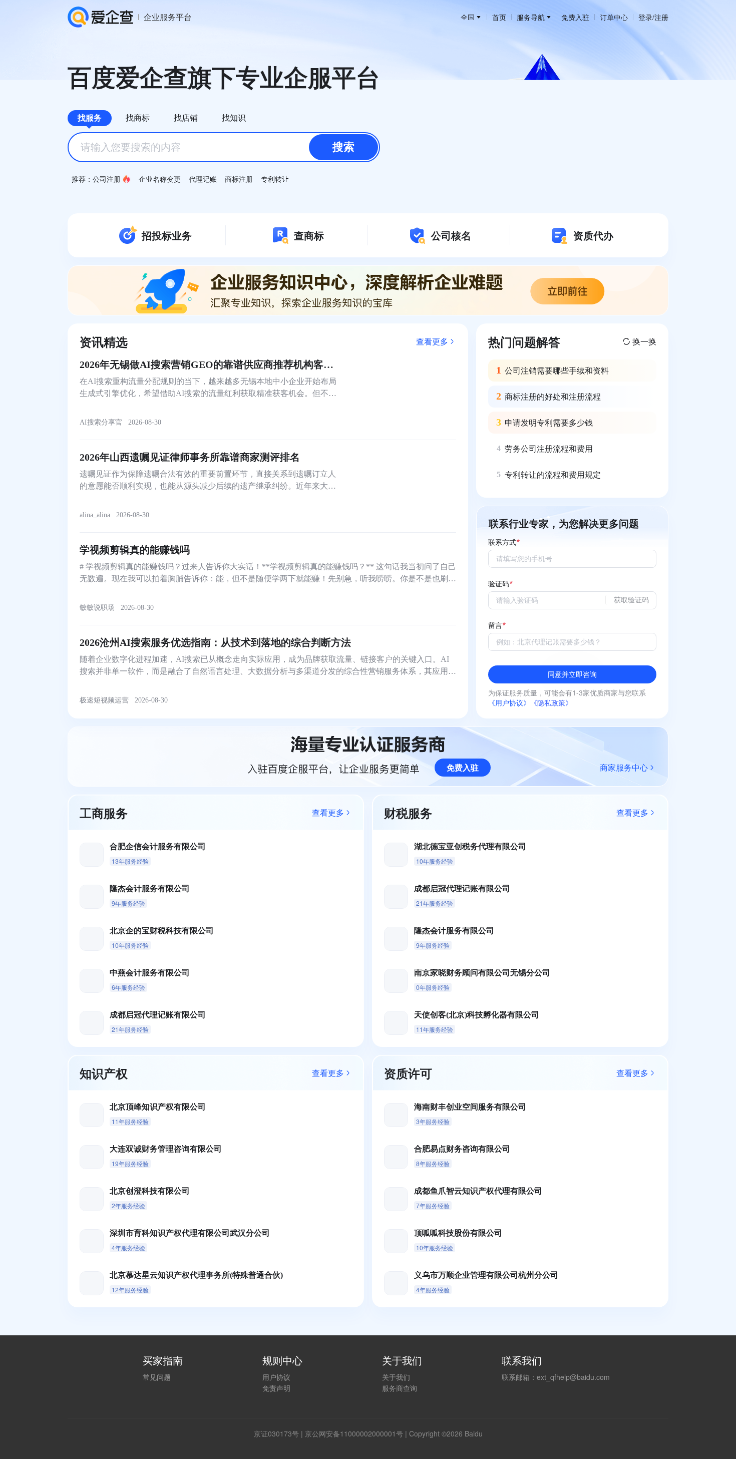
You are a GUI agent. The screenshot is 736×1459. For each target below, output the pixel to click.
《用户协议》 (509, 702)
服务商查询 (399, 1388)
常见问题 (157, 1377)
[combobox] (224, 147)
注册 (661, 17)
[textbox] (224, 147)
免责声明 (276, 1388)
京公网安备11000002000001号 (354, 1433)
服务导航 (531, 17)
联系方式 (502, 542)
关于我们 (396, 1377)
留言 (495, 625)
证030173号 (280, 1433)
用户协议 (276, 1377)
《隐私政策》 (551, 702)
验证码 (498, 584)
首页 (499, 17)
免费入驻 (575, 17)
